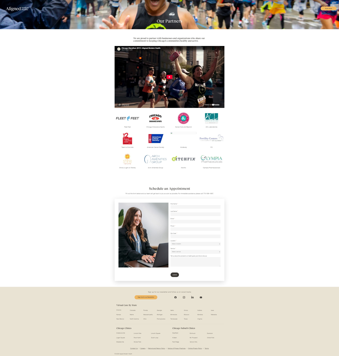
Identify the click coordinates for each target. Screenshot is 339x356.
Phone (172, 226)
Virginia (199, 319)
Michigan (160, 314)
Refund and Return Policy (156, 349)
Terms (207, 349)
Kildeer (174, 338)
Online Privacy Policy (195, 349)
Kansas (118, 314)
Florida (145, 310)
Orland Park (210, 338)
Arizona (118, 310)
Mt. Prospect (193, 338)
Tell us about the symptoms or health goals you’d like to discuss (189, 256)
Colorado (133, 310)
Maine (132, 314)
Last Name (174, 211)
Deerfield (175, 333)
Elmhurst (192, 333)
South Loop (154, 338)
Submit (175, 275)
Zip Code (173, 233)
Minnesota (173, 314)
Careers (142, 349)
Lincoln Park (137, 333)
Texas (186, 319)
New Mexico (120, 319)
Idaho (172, 310)
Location (173, 241)
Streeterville (120, 342)
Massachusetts (148, 314)
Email (172, 219)
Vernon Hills (193, 342)
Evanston (210, 333)
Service (173, 249)
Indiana (199, 310)
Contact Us (134, 349)
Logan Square (120, 338)
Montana (200, 314)
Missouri (186, 314)
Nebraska (214, 314)
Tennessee (173, 319)
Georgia (159, 310)
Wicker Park (137, 342)
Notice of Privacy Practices (177, 349)
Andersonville (120, 333)
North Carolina (134, 319)
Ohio (144, 319)
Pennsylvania (161, 319)
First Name (174, 204)
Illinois (186, 310)
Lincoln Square (155, 333)
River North (137, 338)
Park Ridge (175, 342)
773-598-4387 (328, 1)
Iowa (212, 310)
